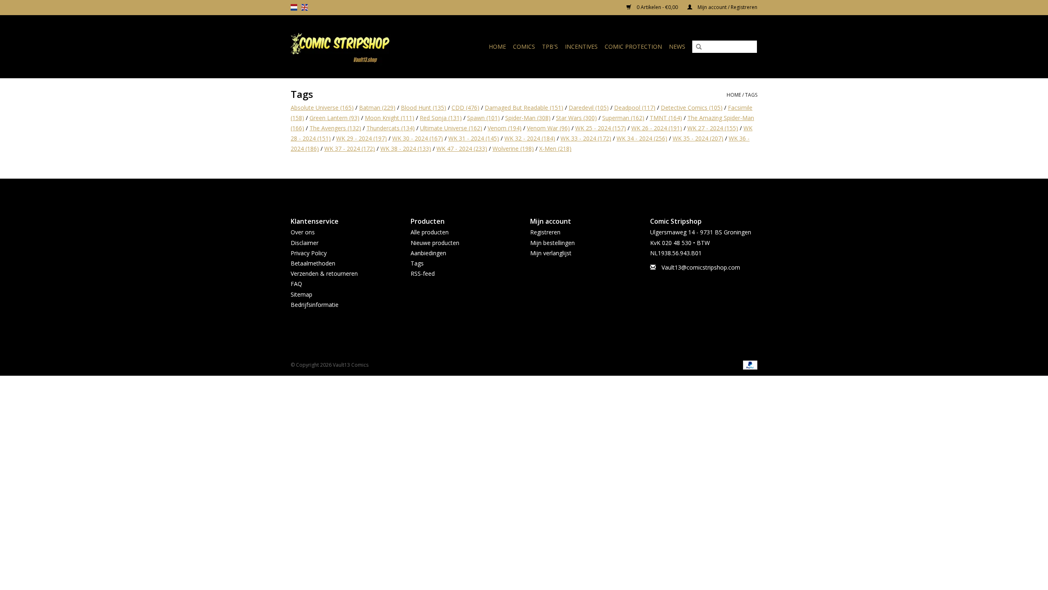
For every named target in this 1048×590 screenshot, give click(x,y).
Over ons (303, 232)
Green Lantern (334, 118)
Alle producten (430, 232)
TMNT (666, 118)
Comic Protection (633, 46)
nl (294, 7)
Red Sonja (441, 118)
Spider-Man (528, 118)
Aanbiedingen (428, 253)
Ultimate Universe (451, 128)
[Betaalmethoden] (748, 364)
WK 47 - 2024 (461, 148)
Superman (623, 118)
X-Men (555, 148)
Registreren (545, 232)
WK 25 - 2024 (600, 128)
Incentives (581, 46)
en (304, 7)
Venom (505, 128)
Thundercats (390, 128)
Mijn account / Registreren (726, 7)
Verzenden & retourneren (324, 273)
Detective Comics (692, 107)
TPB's (550, 46)
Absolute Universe (322, 107)
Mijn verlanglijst (550, 253)
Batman (377, 107)
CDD (465, 107)
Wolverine (513, 148)
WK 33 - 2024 (585, 138)
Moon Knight (389, 118)
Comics (524, 46)
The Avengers (335, 128)
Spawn (483, 118)
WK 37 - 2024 (349, 148)
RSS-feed (423, 273)
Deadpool (634, 107)
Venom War (548, 128)
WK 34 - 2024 (642, 138)
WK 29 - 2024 (361, 138)
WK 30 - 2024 (417, 138)
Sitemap (301, 294)
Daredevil (589, 107)
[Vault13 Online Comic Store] (354, 46)
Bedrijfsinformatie (315, 305)
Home (497, 46)
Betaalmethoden (313, 263)
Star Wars (576, 118)
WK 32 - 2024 (529, 138)
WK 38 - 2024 (405, 148)
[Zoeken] (699, 47)
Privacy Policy (309, 253)
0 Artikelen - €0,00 (657, 7)
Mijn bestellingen (552, 243)
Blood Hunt (423, 107)
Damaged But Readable (524, 107)
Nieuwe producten (435, 243)
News (677, 46)
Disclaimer (304, 243)
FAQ (296, 284)
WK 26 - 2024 (656, 128)
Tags (751, 94)
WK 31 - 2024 (473, 138)
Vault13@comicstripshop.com (701, 267)
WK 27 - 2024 (712, 128)
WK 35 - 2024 (698, 138)
